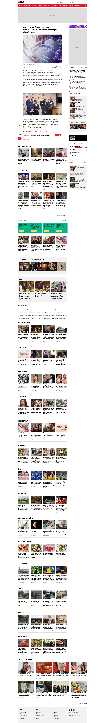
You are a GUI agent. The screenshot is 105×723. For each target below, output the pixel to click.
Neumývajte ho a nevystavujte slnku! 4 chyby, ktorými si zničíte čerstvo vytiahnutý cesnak (49, 650)
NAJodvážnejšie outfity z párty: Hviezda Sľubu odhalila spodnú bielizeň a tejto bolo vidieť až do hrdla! (61, 386)
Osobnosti (19, 390)
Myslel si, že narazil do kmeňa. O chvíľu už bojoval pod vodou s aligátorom (36, 602)
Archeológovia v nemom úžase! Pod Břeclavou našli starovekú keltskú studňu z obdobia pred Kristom (48, 411)
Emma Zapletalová (21, 486)
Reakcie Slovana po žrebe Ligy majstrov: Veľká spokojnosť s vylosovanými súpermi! (61, 483)
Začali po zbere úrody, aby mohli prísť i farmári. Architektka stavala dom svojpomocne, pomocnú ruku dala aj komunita (61, 627)
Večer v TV (79, 143)
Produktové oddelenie (56, 713)
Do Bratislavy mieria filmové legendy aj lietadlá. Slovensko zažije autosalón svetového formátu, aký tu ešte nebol (61, 508)
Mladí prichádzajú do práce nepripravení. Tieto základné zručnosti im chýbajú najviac (48, 532)
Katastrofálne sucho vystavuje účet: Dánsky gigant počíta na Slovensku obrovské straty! (61, 460)
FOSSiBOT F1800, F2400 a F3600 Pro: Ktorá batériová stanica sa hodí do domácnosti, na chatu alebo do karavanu (61, 578)
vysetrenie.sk (33, 413)
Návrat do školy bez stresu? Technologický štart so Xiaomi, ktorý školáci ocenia (61, 434)
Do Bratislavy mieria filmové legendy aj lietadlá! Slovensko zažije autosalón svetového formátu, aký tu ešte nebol (23, 248)
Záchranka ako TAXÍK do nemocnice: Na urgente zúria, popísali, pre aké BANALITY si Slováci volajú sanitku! (41, 312)
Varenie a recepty (25, 541)
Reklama (38, 709)
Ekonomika (54, 5)
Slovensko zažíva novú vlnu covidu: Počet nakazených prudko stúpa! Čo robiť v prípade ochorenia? (61, 160)
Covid (46, 131)
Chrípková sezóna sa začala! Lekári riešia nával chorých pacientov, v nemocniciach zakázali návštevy (23, 160)
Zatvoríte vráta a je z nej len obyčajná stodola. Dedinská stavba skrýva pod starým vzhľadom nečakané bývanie (36, 627)
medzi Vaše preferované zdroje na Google (38, 135)
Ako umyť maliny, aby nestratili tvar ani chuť (48, 554)
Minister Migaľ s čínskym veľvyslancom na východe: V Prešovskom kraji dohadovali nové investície (48, 337)
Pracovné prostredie (46, 535)
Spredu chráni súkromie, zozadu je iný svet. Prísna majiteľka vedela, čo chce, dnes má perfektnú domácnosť (23, 627)
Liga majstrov (33, 486)
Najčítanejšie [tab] (74, 67)
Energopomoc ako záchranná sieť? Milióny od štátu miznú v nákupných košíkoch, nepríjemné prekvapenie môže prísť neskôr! (23, 460)
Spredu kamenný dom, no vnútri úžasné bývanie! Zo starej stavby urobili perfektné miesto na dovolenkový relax (42, 318)
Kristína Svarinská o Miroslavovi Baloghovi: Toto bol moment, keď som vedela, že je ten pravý (58, 296)
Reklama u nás (38, 712)
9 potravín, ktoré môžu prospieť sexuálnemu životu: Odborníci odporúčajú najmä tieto (36, 410)
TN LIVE (20, 588)
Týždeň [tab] (85, 67)
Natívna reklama (39, 719)
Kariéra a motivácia (25, 518)
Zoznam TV (23, 279)
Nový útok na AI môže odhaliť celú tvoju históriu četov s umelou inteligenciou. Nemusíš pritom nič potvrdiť (36, 578)
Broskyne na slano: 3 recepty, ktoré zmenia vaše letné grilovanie (61, 555)
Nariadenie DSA (23, 719)
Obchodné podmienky (40, 715)
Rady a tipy (57, 557)
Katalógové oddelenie (56, 716)
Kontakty (54, 709)
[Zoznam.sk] (72, 715)
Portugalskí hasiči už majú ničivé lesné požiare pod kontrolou (49, 159)
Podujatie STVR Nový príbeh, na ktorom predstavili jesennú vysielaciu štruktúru (24, 296)
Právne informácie (23, 712)
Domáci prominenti (34, 390)
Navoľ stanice (71, 162)
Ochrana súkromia (23, 713)
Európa (30, 131)
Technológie (23, 564)
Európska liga (45, 487)
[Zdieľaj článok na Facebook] (19, 130)
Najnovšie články (23, 305)
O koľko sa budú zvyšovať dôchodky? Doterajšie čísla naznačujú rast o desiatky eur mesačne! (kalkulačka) (48, 460)
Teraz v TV (72, 143)
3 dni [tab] (80, 67)
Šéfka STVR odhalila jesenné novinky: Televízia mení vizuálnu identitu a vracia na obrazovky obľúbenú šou (36, 337)
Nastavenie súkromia (23, 715)
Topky (30, 25)
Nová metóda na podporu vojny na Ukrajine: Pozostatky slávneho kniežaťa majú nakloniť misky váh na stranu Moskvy (61, 361)
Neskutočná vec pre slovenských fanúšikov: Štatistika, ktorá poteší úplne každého (48, 247)
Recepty (19, 653)
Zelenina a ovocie (58, 653)
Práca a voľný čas (33, 535)
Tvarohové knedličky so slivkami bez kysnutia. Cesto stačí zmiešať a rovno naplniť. (36, 555)
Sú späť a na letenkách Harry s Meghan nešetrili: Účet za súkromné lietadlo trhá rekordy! (48, 385)
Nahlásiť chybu (26, 139)
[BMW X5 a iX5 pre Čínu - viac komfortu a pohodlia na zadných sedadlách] (49, 500)
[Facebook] (69, 710)
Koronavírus (35, 131)
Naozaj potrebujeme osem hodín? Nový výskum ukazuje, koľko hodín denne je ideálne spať (23, 602)
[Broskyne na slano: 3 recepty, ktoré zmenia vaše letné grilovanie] (61, 548)
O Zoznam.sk (23, 709)
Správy (20, 299)
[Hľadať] (85, 5)
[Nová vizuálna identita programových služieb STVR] (42, 286)
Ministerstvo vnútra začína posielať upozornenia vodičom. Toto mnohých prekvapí (23, 507)
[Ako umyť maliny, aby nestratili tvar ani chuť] (49, 548)
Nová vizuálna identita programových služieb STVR (41, 295)
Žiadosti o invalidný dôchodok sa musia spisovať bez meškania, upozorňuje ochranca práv (61, 532)
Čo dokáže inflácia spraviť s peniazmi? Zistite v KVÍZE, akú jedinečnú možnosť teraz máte (61, 247)
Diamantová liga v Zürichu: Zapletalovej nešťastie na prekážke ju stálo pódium (23, 483)
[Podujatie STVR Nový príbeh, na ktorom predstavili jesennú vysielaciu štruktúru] (26, 286)
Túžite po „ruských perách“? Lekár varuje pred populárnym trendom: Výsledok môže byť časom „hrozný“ (23, 411)
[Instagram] (71, 710)
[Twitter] (74, 710)
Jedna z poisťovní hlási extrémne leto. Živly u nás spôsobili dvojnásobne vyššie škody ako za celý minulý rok (49, 602)
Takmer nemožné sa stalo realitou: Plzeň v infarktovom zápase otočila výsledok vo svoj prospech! (48, 483)
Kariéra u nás (22, 716)
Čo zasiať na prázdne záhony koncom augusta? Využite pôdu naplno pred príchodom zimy (61, 650)
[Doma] (70, 156)
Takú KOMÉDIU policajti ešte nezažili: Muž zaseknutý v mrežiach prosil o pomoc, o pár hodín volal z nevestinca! (36, 361)
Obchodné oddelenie (56, 715)
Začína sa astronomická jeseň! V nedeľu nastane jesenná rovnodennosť (36, 159)
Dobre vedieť (20, 251)
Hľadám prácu (20, 535)
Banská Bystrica (58, 341)
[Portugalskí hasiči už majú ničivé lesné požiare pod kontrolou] (49, 152)
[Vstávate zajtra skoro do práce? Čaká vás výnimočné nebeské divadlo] (36, 524)
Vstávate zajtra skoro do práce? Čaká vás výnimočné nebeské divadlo (36, 532)
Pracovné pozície (22, 220)
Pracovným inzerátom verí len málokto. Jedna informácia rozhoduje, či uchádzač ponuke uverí (23, 532)
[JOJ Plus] (70, 159)
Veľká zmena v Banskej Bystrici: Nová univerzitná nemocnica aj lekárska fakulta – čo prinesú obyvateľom (61, 337)
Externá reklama (39, 713)
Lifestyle (71, 5)
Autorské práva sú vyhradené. (73, 713)
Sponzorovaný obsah (59, 582)
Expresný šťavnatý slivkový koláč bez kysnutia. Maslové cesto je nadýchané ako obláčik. (23, 555)
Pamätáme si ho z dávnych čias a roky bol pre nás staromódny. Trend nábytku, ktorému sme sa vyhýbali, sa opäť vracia (48, 627)
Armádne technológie (21, 582)
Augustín (61, 2)
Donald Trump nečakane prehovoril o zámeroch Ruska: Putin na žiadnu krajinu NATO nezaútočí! (48, 361)
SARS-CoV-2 (41, 131)
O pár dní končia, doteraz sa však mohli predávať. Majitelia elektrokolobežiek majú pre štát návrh (61, 602)
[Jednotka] (70, 153)
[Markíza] (70, 146)
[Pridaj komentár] (19, 126)
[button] (56, 67)
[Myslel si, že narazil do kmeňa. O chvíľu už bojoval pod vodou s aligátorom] (36, 594)
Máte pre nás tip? (55, 719)
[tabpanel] (78, 82)
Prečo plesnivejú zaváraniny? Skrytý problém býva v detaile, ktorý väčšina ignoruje (23, 650)
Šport (40, 5)
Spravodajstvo (54, 712)
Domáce (20, 5)
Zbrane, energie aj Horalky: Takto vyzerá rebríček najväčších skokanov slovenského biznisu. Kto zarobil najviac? (35, 460)
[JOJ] (70, 149)
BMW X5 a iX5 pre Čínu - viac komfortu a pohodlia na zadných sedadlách (48, 507)
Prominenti (34, 5)
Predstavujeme (33, 510)
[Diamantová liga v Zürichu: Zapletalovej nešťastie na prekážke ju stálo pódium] (23, 475)
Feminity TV (53, 299)
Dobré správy (23, 421)
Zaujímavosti (47, 5)
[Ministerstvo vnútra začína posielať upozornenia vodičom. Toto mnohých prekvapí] (23, 500)
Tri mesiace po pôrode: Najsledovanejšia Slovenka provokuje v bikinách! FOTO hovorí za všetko (36, 386)
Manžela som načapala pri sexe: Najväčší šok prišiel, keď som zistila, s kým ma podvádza (80, 138)
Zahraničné (27, 5)
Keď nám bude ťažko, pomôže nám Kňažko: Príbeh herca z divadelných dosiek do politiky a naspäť (39, 309)
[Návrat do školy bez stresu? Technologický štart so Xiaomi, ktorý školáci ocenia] (61, 427)
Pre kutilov (22, 636)
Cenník (37, 716)
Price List (37, 718)
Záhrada (32, 653)
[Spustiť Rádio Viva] (78, 25)
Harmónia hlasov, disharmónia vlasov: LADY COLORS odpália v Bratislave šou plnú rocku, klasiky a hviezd (36, 248)
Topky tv (65, 5)
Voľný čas (77, 5)
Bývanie (21, 613)
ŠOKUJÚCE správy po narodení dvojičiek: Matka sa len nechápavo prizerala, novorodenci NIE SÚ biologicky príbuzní (43, 315)
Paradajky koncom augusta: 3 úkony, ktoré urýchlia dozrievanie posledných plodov (36, 650)
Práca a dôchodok (58, 535)
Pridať (59, 135)
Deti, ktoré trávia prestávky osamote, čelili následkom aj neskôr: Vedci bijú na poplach (61, 410)
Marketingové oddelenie (56, 718)
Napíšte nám (22, 718)
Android (44, 582)
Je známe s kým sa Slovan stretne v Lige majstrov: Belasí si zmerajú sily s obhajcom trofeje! (36, 483)
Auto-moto (22, 494)
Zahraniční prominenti (46, 389)
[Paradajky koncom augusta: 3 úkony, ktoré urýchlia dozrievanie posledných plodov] (36, 643)
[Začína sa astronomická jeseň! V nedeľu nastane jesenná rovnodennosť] (36, 152)
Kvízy (60, 5)
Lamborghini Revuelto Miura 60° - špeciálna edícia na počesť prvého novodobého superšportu (36, 507)
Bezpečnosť (32, 582)
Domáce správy (24, 323)
